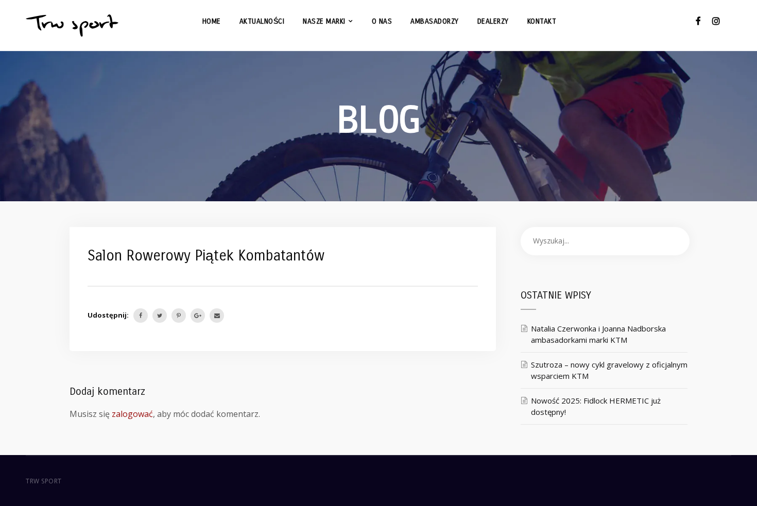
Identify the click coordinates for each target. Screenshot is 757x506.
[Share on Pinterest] (178, 315)
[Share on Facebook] (140, 315)
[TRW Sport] (72, 25)
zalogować (132, 414)
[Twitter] (159, 315)
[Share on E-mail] (217, 315)
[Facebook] (698, 21)
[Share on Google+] (198, 315)
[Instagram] (716, 21)
